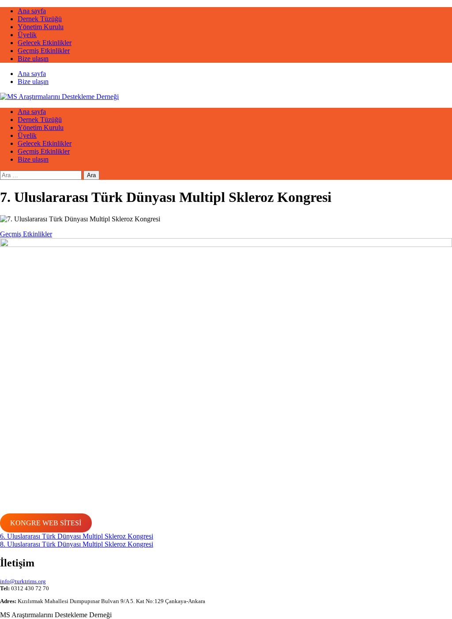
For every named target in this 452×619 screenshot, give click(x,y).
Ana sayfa (32, 11)
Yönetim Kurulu (41, 26)
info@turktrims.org (23, 581)
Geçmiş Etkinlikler (44, 50)
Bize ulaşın (33, 58)
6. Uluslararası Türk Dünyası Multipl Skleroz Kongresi (76, 536)
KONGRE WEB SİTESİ (45, 523)
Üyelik (27, 34)
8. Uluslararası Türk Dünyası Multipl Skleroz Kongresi (76, 544)
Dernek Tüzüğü (40, 19)
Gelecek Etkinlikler (45, 42)
